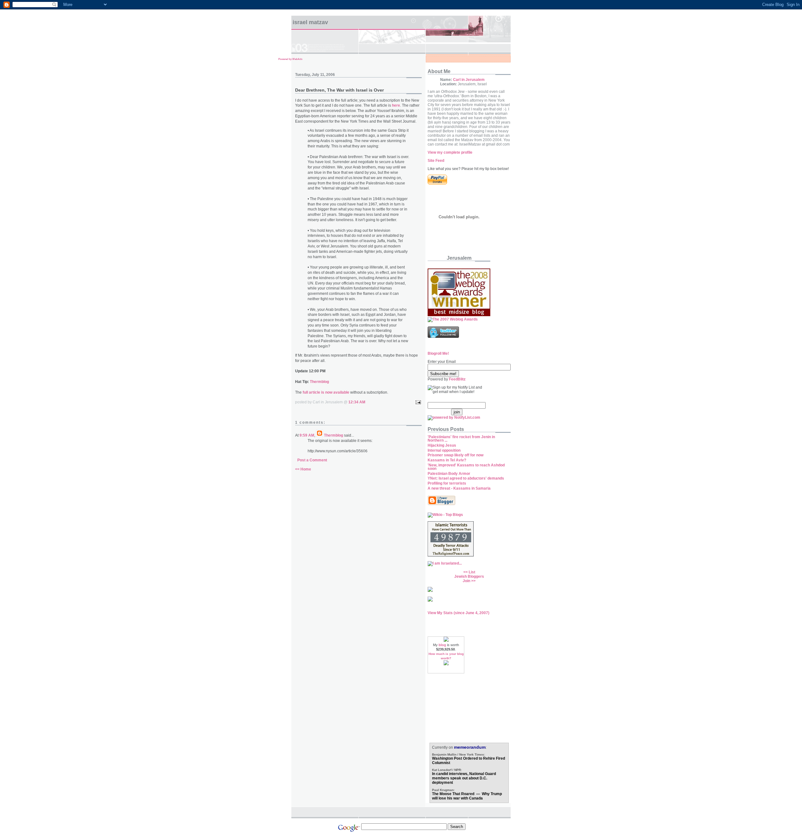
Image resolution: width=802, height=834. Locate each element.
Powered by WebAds (290, 59)
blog (442, 645)
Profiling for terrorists (447, 483)
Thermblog (319, 382)
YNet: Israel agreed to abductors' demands (466, 478)
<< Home (303, 469)
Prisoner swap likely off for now (455, 455)
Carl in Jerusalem (469, 79)
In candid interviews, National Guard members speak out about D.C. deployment (464, 778)
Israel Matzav (310, 22)
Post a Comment (312, 460)
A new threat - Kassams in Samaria (459, 488)
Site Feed (436, 160)
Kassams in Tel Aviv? (447, 460)
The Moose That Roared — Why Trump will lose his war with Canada (467, 796)
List (472, 572)
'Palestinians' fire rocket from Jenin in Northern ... (461, 439)
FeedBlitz (457, 379)
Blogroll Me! (438, 353)
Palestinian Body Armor (449, 473)
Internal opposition (444, 450)
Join (466, 581)
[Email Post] (417, 402)
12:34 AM (356, 402)
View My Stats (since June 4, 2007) (458, 613)
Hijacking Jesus (442, 445)
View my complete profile (450, 152)
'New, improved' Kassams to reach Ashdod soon (466, 467)
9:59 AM (306, 435)
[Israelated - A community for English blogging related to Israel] (445, 563)
